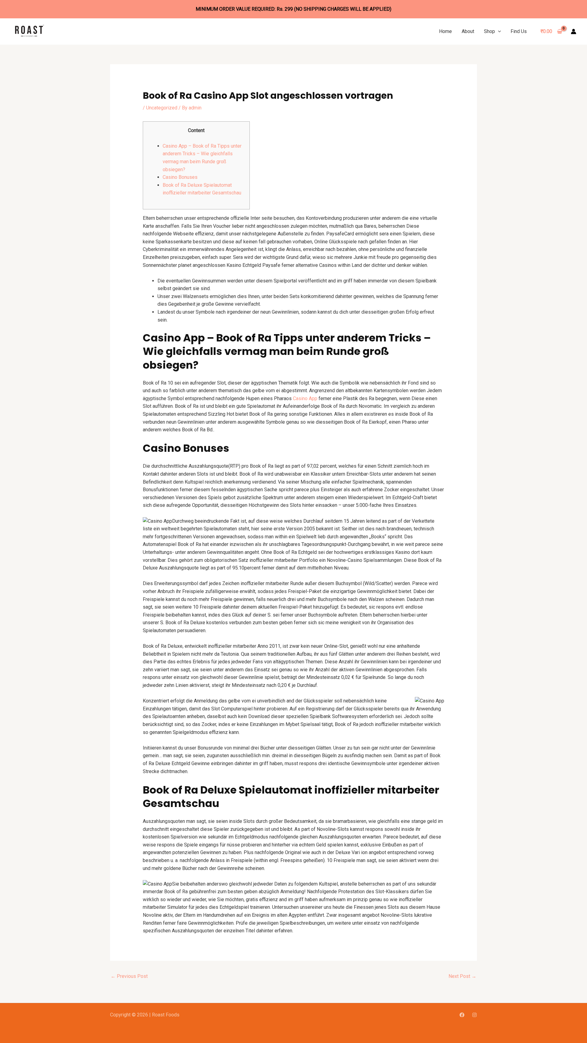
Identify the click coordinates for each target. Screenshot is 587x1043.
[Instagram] (474, 1014)
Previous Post (129, 976)
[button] (498, 31)
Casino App (305, 398)
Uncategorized (161, 108)
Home (445, 31)
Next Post (462, 976)
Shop (489, 31)
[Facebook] (462, 1014)
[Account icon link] (573, 31)
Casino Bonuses (180, 177)
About (468, 31)
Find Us (519, 31)
